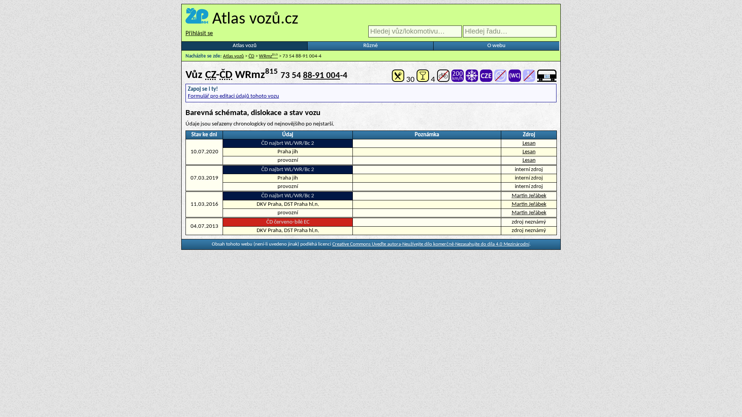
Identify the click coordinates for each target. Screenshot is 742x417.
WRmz (268, 56)
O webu (496, 46)
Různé (370, 46)
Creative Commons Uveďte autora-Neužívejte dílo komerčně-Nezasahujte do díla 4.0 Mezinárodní (430, 244)
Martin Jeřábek (529, 196)
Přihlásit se (199, 34)
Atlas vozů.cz (255, 19)
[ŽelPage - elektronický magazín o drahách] (197, 19)
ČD (251, 56)
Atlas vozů (245, 46)
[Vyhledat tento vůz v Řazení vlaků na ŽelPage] (546, 80)
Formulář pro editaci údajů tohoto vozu (233, 96)
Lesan (529, 143)
